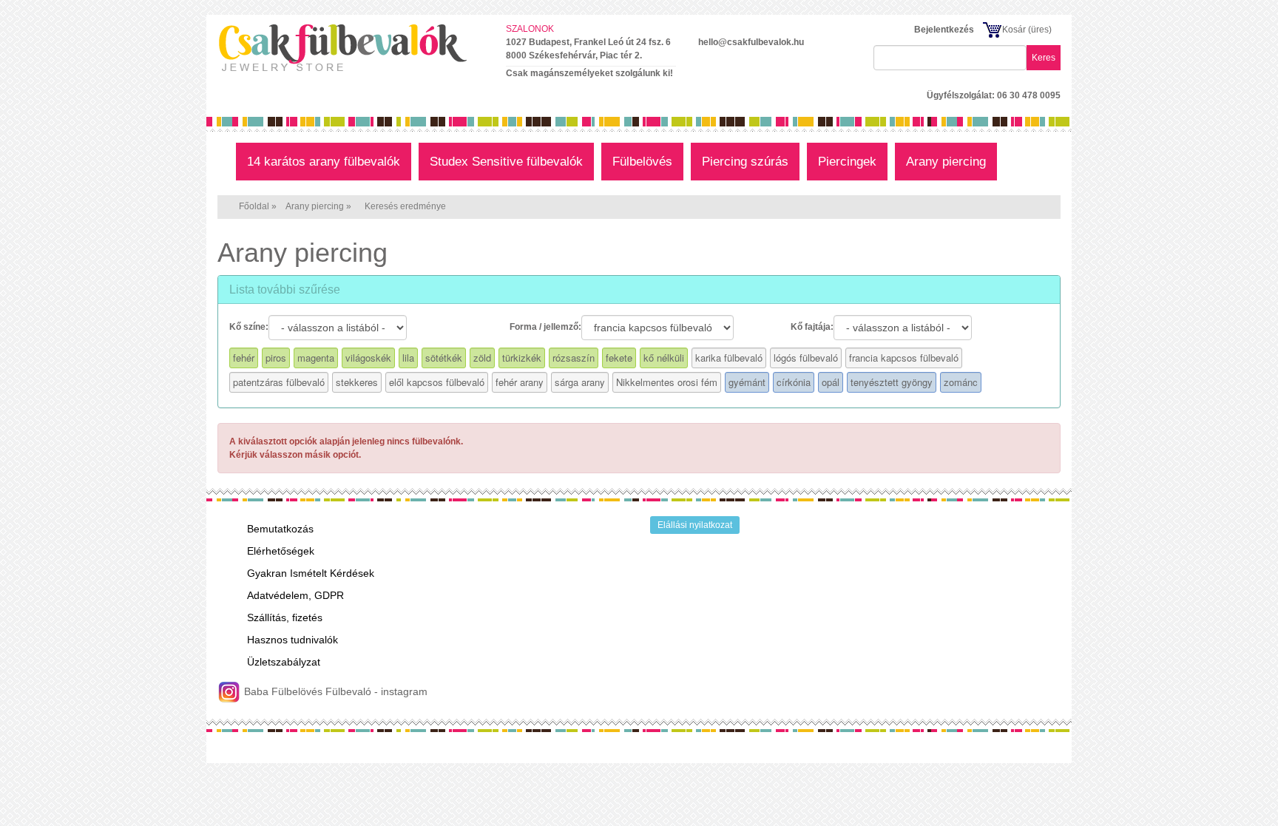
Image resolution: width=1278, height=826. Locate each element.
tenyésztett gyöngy (892, 382)
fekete (619, 358)
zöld (482, 358)
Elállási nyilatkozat (694, 525)
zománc (961, 382)
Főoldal (254, 206)
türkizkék (521, 358)
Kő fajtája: (812, 327)
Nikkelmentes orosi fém (666, 382)
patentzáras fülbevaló (279, 382)
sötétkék (443, 358)
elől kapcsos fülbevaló (436, 382)
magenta (315, 358)
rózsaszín (573, 358)
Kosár (1014, 29)
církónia (794, 382)
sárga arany (580, 382)
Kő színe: (248, 327)
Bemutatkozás (280, 529)
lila (408, 358)
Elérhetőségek (280, 551)
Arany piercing (314, 206)
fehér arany (520, 382)
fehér (243, 358)
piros (276, 358)
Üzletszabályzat (283, 662)
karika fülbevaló (729, 358)
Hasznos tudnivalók (292, 640)
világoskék (368, 358)
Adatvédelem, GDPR (295, 595)
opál (830, 382)
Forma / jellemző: (545, 327)
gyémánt (746, 382)
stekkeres (357, 382)
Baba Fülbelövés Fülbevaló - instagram (334, 691)
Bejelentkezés (944, 29)
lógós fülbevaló (806, 358)
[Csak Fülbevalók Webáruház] (350, 47)
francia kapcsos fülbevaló (903, 358)
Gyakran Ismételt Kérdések (310, 573)
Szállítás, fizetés (284, 617)
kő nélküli (663, 358)
